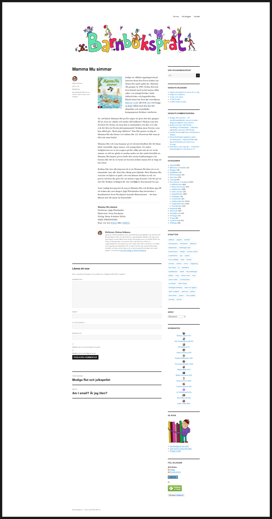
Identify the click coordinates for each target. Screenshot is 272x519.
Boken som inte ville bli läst (183, 130)
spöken (192, 291)
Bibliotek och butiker (178, 168)
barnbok (187, 239)
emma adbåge (173, 259)
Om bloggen (186, 16)
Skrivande (174, 211)
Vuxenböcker (177, 206)
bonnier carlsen (192, 251)
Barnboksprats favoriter (179, 446)
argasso (179, 239)
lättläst (171, 275)
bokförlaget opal (184, 247)
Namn (75, 312)
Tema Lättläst (190, 295)
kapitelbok (185, 267)
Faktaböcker (176, 189)
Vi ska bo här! (175, 99)
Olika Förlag (182, 283)
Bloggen (173, 170)
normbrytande (185, 279)
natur (194, 275)
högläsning (194, 263)
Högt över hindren (177, 94)
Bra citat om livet (187, 123)
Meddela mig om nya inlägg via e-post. (84, 353)
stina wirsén (173, 295)
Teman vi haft (175, 451)
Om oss (176, 16)
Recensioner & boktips (179, 182)
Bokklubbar (174, 172)
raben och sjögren (190, 287)
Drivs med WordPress (92, 510)
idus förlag (172, 267)
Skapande (173, 208)
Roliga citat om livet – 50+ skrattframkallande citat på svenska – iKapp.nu (184, 120)
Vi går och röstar (176, 97)
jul (179, 267)
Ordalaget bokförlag (175, 287)
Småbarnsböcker (178, 201)
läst (149, 103)
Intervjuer (174, 177)
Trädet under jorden (178, 102)
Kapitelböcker (177, 194)
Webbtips (173, 223)
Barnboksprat (77, 510)
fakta (182, 259)
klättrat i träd (131, 103)
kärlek (182, 271)
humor (186, 263)
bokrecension (173, 251)
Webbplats (77, 333)
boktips (182, 251)
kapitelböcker (173, 271)
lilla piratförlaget (191, 271)
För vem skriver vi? (187, 149)
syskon (181, 295)
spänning (185, 291)
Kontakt (197, 16)
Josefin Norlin (175, 132)
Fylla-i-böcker (177, 192)
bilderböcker (173, 247)
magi (177, 275)
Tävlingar (174, 216)
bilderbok (193, 243)
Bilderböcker (76, 89)
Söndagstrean (175, 213)
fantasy (188, 259)
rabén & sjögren (174, 291)
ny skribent (172, 283)
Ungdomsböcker (178, 204)
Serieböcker (176, 199)
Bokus (114, 223)
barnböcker (184, 243)
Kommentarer (175, 472)
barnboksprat (173, 243)
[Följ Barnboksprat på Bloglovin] (184, 495)
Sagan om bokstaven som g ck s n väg (184, 92)
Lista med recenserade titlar (181, 449)
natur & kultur (82, 94)
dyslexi (187, 255)
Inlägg (172, 470)
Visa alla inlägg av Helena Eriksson (133, 250)
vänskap (171, 299)
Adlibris (126, 223)
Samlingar (176, 196)
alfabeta (171, 239)
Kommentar (77, 279)
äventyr (179, 299)
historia (179, 263)
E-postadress (79, 323)
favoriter (171, 263)
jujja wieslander (76, 92)
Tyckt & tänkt (175, 220)
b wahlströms (173, 255)
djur (181, 255)
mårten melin (185, 275)
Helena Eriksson (77, 83)
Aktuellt (173, 165)
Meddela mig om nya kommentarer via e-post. (86, 347)
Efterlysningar (175, 175)
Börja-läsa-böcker (179, 187)
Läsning (173, 180)
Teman (172, 218)
